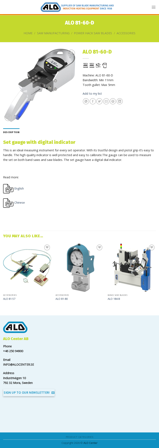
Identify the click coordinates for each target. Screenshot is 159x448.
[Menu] (153, 7)
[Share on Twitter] (99, 101)
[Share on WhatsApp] (86, 101)
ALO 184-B (114, 299)
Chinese (19, 202)
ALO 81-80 (61, 299)
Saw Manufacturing (53, 33)
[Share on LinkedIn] (120, 101)
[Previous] (3, 276)
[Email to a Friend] (106, 101)
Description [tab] (11, 132)
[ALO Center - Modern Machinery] (77, 7)
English (18, 188)
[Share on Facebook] (93, 101)
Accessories (126, 33)
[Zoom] (8, 117)
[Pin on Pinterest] (113, 101)
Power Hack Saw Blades (93, 33)
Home (28, 33)
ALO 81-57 (9, 299)
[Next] (156, 276)
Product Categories (79, 436)
